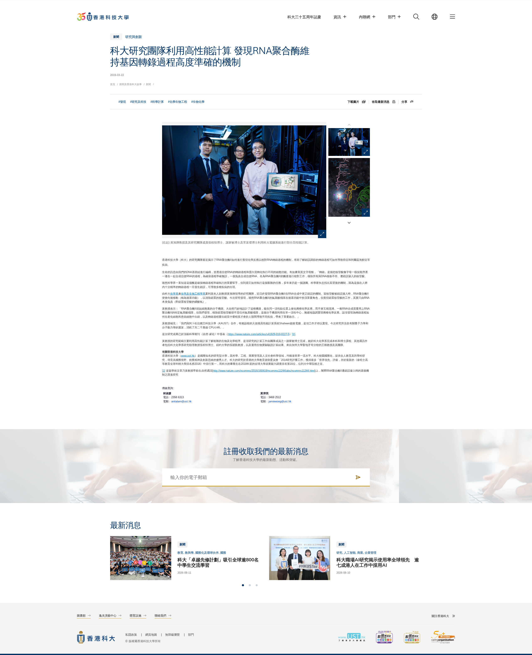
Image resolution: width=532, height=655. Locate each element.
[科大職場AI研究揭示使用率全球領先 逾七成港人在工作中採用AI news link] (345, 558)
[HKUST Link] (103, 16)
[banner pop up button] (322, 234)
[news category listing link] (133, 36)
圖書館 (81, 615)
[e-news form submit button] (358, 477)
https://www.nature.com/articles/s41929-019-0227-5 (258, 334)
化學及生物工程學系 (193, 293)
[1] (293, 334)
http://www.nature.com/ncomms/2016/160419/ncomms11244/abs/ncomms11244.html (264, 370)
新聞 (148, 84)
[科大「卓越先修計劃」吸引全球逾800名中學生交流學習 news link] (186, 558)
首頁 (112, 84)
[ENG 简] (434, 16)
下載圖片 (353, 102)
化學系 (174, 293)
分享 (404, 102)
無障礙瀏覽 (172, 635)
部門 (191, 635)
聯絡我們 (160, 615)
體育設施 (135, 615)
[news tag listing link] (122, 102)
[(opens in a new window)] (384, 637)
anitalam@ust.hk (181, 401)
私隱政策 (131, 635)
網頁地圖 (151, 635)
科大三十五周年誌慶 (304, 16)
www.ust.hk (188, 355)
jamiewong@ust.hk (279, 401)
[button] (349, 222)
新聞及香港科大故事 (130, 84)
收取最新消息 (381, 102)
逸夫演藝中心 (107, 615)
